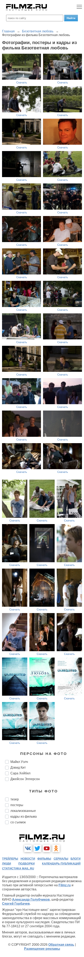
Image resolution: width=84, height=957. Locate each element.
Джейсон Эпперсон (25, 779)
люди (6, 863)
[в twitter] (37, 848)
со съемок (18, 822)
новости (28, 858)
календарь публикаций (61, 863)
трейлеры (10, 858)
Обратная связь (61, 944)
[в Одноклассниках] (56, 848)
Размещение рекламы (42, 948)
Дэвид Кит (18, 767)
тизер (14, 799)
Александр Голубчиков (31, 899)
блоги (76, 858)
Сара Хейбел (20, 773)
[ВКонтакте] (28, 848)
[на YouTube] (46, 848)
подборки (26, 863)
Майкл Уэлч (19, 762)
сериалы (61, 858)
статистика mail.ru (18, 868)
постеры (16, 805)
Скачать (21, 82)
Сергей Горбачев (16, 903)
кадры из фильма (23, 816)
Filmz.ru (65, 885)
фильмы (44, 858)
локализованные (23, 810)
